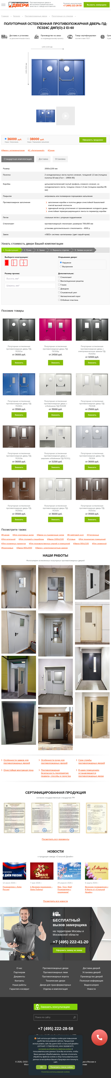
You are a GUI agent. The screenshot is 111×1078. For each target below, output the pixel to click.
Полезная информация (91, 981)
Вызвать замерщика (96, 5)
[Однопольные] (7, 263)
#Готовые (71, 539)
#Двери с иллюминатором (13, 150)
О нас (19, 968)
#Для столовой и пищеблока (31, 539)
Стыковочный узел (68, 292)
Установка (60, 159)
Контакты (19, 981)
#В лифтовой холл (75, 535)
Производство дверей (91, 976)
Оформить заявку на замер (69, 950)
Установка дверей (91, 972)
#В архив (5, 535)
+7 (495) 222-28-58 (72, 5)
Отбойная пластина (69, 300)
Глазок (63, 285)
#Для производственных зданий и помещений (49, 543)
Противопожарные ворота (55, 976)
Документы (19, 976)
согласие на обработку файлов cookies (54, 1049)
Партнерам (19, 972)
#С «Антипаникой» (36, 150)
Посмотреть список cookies (61, 1067)
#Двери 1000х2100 (55, 539)
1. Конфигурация (10, 250)
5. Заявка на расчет (83, 250)
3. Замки (41, 250)
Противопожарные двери (55, 968)
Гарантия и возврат (19, 989)
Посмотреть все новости (55, 901)
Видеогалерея (91, 985)
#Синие (51, 150)
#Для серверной (99, 543)
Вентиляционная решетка (72, 281)
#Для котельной (8, 539)
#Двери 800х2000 (24, 548)
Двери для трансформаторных (55, 985)
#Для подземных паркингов (13, 543)
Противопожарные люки (55, 972)
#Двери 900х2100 (81, 543)
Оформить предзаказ (93, 140)
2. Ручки (27, 250)
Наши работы (19, 985)
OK (41, 1067)
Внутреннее (67, 266)
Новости (91, 989)
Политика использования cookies (55, 1072)
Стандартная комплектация (18, 159)
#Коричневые (7, 548)
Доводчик (64, 289)
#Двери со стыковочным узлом (50, 535)
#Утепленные (93, 535)
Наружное (66, 263)
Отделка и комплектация (55, 989)
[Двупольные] (23, 263)
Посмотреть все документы (55, 839)
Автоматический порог (70, 296)
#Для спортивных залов (23, 535)
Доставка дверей (91, 968)
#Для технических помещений (92, 539)
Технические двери (55, 981)
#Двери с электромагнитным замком (51, 548)
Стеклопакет (66, 277)
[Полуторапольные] (14, 263)
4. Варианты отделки (59, 250)
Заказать (19, 363)
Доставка (43, 159)
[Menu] (3, 4)
